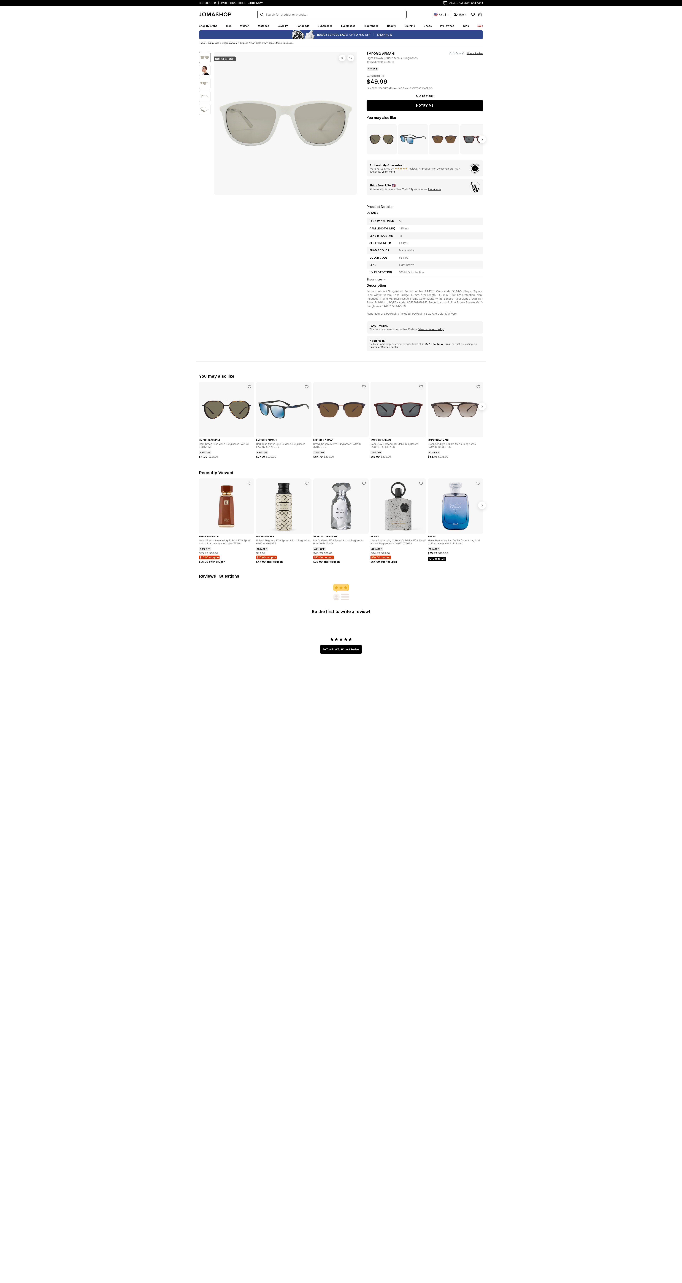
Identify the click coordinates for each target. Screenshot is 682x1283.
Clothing (409, 25)
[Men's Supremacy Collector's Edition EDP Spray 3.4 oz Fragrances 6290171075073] (421, 483)
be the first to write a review (341, 649)
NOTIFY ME (425, 105)
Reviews (207, 576)
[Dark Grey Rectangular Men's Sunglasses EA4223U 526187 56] (421, 386)
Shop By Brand (208, 25)
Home (202, 43)
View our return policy (431, 329)
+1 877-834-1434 (432, 343)
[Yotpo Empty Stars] (457, 53)
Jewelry (283, 25)
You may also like (381, 118)
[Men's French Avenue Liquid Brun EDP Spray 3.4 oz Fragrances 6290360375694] (249, 483)
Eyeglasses (348, 25)
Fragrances (371, 25)
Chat (457, 343)
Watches (263, 25)
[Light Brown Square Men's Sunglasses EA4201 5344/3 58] (350, 58)
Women (244, 25)
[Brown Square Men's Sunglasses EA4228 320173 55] (364, 386)
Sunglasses (325, 25)
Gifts (466, 25)
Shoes (428, 25)
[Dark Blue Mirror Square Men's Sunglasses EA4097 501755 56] (306, 386)
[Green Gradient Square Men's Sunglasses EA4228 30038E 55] (478, 386)
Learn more (388, 171)
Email (448, 343)
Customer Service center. (384, 347)
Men (229, 25)
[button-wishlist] (473, 14)
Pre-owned (447, 25)
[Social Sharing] (342, 58)
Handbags (302, 25)
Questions (229, 576)
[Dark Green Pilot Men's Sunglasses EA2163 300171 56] (249, 386)
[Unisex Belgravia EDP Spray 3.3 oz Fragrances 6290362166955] (306, 483)
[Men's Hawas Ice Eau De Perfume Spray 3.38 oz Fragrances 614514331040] (478, 483)
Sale (480, 25)
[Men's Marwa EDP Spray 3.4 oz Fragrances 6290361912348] (364, 483)
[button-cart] (480, 14)
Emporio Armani (229, 43)
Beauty (391, 25)
